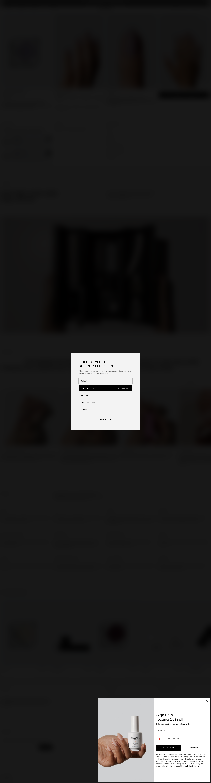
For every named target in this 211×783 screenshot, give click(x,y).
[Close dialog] (207, 701)
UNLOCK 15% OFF (169, 748)
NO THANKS (195, 748)
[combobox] (160, 739)
